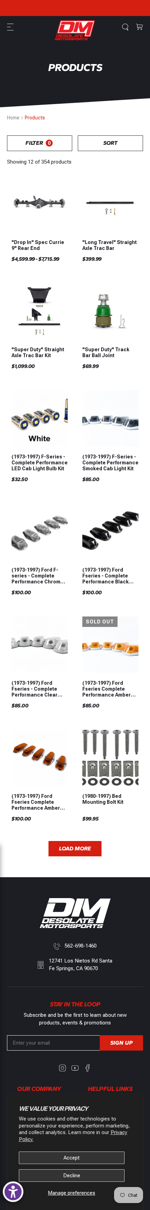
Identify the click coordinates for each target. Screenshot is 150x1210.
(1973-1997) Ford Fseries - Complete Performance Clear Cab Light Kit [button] (35, 689)
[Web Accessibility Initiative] (13, 1192)
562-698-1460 (81, 946)
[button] (11, 27)
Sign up (121, 1042)
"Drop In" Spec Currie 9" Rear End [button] (38, 245)
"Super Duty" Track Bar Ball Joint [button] (105, 352)
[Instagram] (62, 1067)
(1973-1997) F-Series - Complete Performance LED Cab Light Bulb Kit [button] (40, 462)
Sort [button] (110, 143)
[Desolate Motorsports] (75, 30)
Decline (71, 1175)
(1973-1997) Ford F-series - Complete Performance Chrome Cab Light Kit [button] (37, 575)
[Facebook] (87, 1067)
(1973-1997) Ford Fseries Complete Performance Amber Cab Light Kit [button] (106, 689)
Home (13, 117)
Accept (71, 1158)
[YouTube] (75, 1067)
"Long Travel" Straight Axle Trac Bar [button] (109, 245)
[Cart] (139, 27)
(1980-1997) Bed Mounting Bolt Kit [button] (102, 799)
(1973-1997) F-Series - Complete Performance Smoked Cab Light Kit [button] (110, 462)
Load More (75, 848)
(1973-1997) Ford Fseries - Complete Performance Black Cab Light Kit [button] (105, 575)
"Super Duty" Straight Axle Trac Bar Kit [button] (38, 352)
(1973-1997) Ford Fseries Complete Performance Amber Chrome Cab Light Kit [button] (37, 802)
